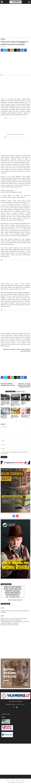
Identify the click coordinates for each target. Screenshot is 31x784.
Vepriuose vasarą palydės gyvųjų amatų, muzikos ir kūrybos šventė (15, 416)
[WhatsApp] (12, 50)
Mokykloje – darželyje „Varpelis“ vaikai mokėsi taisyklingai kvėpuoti (23, 385)
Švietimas (6, 37)
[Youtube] (17, 707)
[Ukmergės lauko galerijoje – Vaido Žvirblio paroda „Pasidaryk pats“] (5, 410)
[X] (5, 50)
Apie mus (8, 780)
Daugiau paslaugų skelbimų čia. (15, 599)
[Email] (15, 50)
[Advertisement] (15, 20)
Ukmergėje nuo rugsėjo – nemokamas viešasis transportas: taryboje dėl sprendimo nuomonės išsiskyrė (5, 403)
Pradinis (2, 37)
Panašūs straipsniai (10, 391)
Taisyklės (18, 780)
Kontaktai (23, 780)
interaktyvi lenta (18, 228)
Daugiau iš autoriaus (20, 391)
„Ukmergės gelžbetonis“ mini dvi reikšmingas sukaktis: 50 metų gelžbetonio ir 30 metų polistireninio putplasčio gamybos (15, 403)
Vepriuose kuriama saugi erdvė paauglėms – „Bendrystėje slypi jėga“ (25, 416)
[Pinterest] (8, 50)
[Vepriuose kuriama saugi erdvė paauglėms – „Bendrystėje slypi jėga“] (25, 410)
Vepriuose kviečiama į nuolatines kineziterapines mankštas (25, 403)
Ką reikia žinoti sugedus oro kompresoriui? (9, 623)
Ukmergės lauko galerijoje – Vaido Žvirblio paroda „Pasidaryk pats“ (4, 416)
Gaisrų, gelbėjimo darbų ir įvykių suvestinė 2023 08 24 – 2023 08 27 (15, 621)
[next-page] (16, 420)
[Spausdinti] (18, 50)
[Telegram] (22, 50)
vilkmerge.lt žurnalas (5, 714)
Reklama (13, 780)
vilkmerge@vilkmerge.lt (20, 704)
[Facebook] (2, 50)
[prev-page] (14, 420)
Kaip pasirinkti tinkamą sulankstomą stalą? (10, 624)
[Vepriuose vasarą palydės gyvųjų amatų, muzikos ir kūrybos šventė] (15, 410)
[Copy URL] (28, 50)
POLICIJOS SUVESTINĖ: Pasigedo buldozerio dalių (8, 384)
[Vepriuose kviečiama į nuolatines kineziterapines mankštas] (25, 397)
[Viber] (25, 50)
